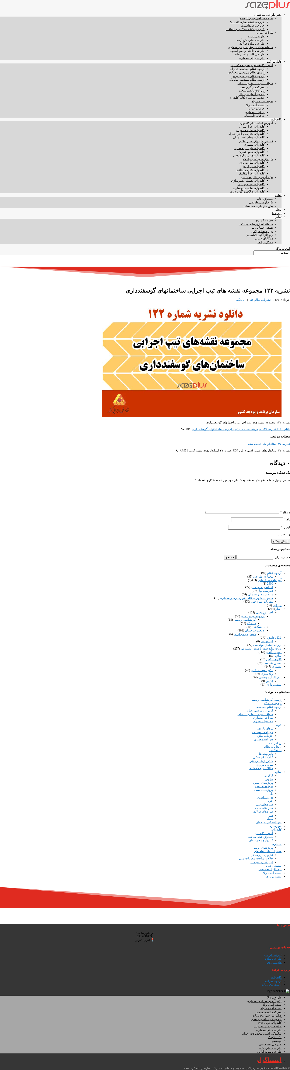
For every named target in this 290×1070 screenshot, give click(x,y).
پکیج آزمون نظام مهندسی (257, 177)
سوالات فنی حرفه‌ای (269, 822)
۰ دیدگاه (241, 299)
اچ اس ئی (267, 641)
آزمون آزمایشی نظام (251, 94)
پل (271, 793)
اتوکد (278, 725)
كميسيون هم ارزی (245, 634)
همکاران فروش (263, 238)
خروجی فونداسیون (253, 25)
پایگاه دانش (274, 637)
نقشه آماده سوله (271, 1008)
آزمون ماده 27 (273, 703)
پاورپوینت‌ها (266, 753)
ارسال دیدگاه (280, 541)
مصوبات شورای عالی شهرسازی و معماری (246, 598)
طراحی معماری (263, 717)
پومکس (277, 1040)
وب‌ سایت (284, 534)
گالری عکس (274, 659)
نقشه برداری (274, 876)
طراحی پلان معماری (252, 58)
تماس (278, 216)
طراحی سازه (264, 32)
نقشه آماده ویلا (255, 105)
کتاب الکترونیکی (263, 757)
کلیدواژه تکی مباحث (260, 836)
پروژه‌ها (277, 213)
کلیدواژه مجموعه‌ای (261, 840)
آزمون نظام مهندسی (269, 707)
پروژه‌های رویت (263, 847)
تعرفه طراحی (273, 955)
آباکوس (268, 775)
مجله (278, 209)
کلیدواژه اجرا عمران (252, 126)
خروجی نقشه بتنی (270, 1044)
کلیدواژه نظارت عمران (250, 130)
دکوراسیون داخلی (262, 670)
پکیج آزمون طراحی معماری (264, 1001)
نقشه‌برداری (274, 684)
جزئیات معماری (255, 112)
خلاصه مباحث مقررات (268, 1026)
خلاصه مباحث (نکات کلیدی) (247, 97)
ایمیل (285, 527)
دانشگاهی (258, 627)
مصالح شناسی (272, 663)
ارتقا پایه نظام (273, 746)
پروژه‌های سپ (264, 786)
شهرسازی (275, 826)
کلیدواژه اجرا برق (253, 166)
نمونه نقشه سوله (262, 101)
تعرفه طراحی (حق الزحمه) (256, 18)
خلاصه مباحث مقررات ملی (256, 858)
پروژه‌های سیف (263, 790)
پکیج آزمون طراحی (261, 202)
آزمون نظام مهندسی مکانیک (247, 79)
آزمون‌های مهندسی (253, 616)
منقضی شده (274, 865)
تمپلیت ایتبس (265, 797)
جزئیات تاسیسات (254, 115)
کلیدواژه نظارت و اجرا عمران (246, 133)
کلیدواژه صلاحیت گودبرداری (247, 191)
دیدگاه (285, 512)
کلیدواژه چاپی (264, 198)
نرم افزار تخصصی (270, 869)
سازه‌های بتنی (264, 804)
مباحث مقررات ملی (260, 594)
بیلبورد (269, 779)
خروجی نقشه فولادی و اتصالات (245, 29)
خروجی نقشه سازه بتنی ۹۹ (247, 22)
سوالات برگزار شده (252, 87)
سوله (269, 818)
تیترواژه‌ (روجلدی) (262, 854)
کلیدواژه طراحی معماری (249, 148)
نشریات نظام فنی (260, 299)
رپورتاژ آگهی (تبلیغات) (259, 234)
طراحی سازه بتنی (270, 1048)
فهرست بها (266, 590)
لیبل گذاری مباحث (262, 862)
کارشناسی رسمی (245, 619)
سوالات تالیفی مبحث (252, 90)
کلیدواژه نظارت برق (252, 162)
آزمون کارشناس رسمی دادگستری (252, 65)
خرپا (270, 800)
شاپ (278, 195)
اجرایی (277, 605)
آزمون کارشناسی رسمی (266, 699)
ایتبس (269, 681)
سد (271, 815)
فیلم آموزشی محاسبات (267, 1015)
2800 (270, 583)
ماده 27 (251, 623)
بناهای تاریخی (264, 728)
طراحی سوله (256, 36)
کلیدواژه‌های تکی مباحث (258, 159)
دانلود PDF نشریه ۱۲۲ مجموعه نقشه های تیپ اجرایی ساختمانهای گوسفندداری (241, 429)
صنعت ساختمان (255, 630)
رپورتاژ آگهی (274, 652)
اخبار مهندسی (264, 612)
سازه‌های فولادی (263, 811)
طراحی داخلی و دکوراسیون (247, 50)
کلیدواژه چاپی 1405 (270, 1022)
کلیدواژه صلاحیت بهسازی (249, 188)
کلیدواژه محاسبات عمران (249, 137)
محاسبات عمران (263, 721)
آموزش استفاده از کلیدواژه (256, 123)
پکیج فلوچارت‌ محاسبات (258, 206)
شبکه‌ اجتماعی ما (262, 227)
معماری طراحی (263, 576)
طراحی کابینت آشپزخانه (249, 54)
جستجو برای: (282, 557)
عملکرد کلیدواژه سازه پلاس (256, 141)
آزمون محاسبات (272, 984)
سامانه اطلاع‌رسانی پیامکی (256, 224)
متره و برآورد (264, 764)
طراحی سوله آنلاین (269, 1051)
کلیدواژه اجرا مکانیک (252, 173)
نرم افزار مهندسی (270, 677)
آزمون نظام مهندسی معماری (246, 72)
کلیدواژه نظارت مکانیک (250, 170)
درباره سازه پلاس (262, 231)
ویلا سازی (267, 673)
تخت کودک (275, 1037)
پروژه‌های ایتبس (263, 782)
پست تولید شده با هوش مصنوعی (261, 648)
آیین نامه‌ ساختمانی (270, 580)
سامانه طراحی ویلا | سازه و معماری (250, 47)
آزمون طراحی (273, 981)
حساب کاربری (264, 220)
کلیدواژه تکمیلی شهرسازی (248, 180)
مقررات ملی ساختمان (268, 851)
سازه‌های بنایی (264, 808)
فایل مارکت (274, 61)
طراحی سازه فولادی (252, 43)
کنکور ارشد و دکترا (261, 761)
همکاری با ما (265, 242)
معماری (277, 666)
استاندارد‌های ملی (262, 587)
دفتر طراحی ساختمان (268, 14)
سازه (278, 655)
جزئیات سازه (256, 108)
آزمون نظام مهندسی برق (249, 76)
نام (287, 519)
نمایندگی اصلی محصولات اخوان (262, 1033)
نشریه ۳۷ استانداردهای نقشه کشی (268, 444)
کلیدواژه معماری (254, 144)
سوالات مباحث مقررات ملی (255, 83)
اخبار (279, 608)
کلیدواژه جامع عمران (252, 151)
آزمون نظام (274, 573)
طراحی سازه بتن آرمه (251, 40)
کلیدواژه (276, 119)
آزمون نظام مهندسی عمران (247, 68)
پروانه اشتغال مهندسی (267, 645)
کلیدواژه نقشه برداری (251, 184)
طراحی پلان (274, 962)
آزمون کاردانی (264, 833)
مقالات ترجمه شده (261, 768)
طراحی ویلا (274, 997)
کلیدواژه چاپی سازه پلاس (249, 155)
